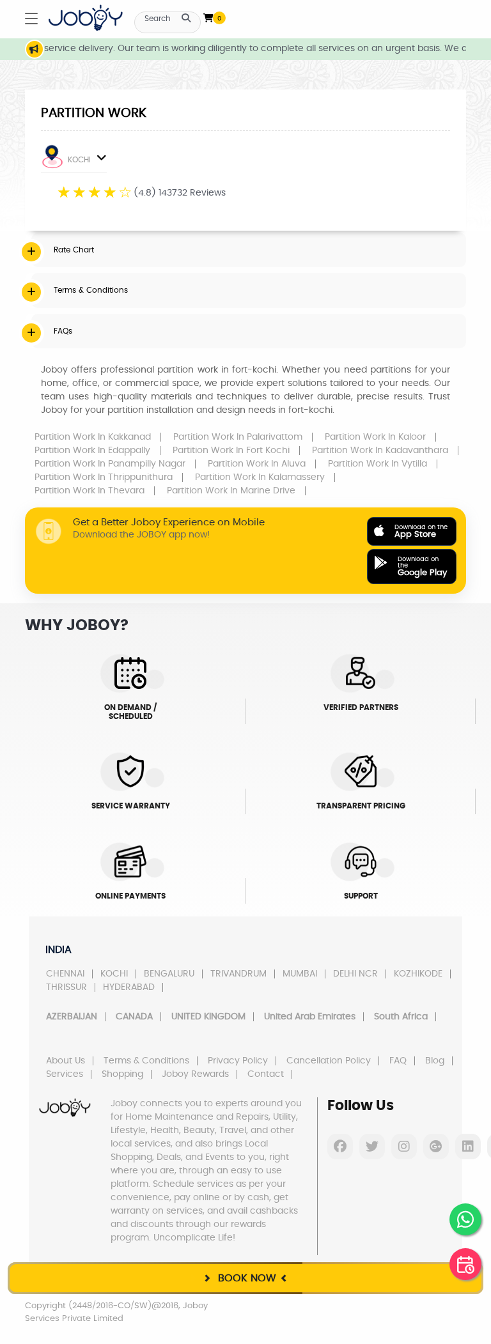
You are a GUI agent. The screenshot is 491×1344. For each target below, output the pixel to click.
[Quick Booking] (465, 1264)
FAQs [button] (63, 331)
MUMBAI (300, 973)
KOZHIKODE (418, 973)
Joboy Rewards (195, 1074)
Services (64, 1074)
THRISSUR (66, 987)
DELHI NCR (355, 973)
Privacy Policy (238, 1060)
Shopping (122, 1074)
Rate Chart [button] (74, 250)
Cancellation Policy (328, 1060)
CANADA (134, 1016)
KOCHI (79, 160)
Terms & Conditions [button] (91, 290)
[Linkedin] (468, 1146)
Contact (265, 1074)
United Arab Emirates (309, 1016)
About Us (65, 1060)
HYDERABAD (129, 987)
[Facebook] (340, 1146)
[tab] (248, 250)
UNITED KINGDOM (208, 1016)
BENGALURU (169, 973)
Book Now (245, 1278)
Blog (434, 1060)
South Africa (401, 1016)
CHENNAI (65, 973)
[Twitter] (372, 1146)
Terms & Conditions (146, 1060)
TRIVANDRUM (238, 973)
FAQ (398, 1060)
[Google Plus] (436, 1146)
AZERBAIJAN (71, 1016)
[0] (208, 15)
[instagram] (404, 1146)
